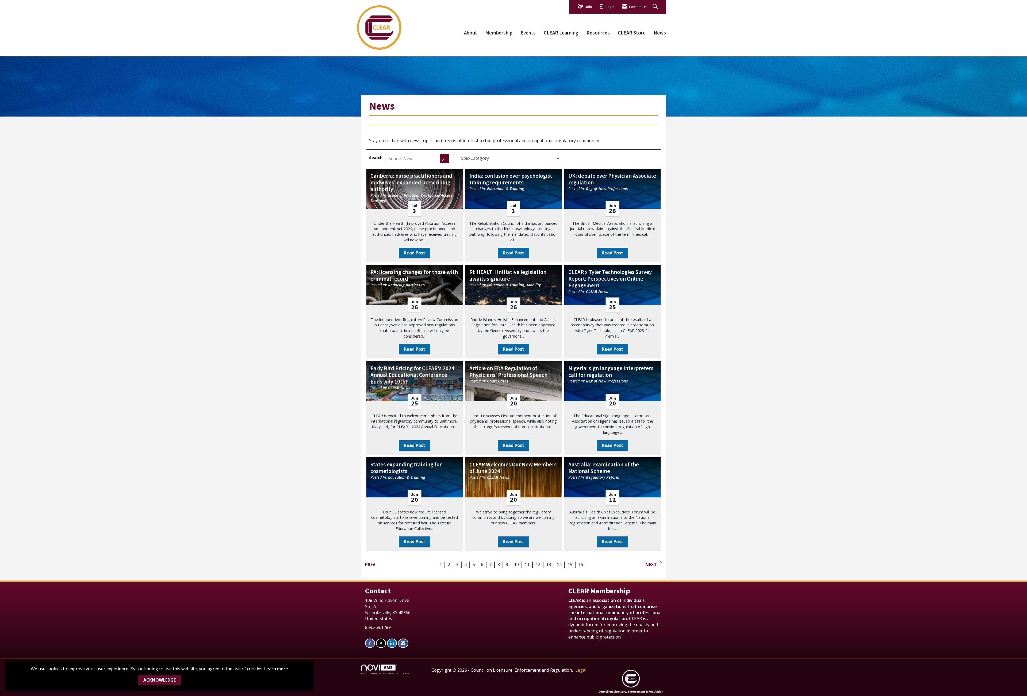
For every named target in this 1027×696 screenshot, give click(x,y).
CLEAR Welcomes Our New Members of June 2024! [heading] (513, 468)
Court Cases (497, 381)
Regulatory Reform (602, 477)
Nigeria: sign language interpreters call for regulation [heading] (610, 371)
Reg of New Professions (607, 188)
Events (528, 33)
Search (375, 157)
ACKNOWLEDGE (159, 680)
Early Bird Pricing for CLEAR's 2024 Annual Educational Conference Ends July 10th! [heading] (412, 375)
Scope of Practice (403, 195)
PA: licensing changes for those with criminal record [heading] (414, 275)
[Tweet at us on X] (381, 643)
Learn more (276, 669)
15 (570, 564)
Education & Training (505, 188)
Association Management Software (385, 673)
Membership (498, 33)
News (660, 33)
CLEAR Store (632, 33)
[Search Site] (656, 6)
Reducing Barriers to (406, 284)
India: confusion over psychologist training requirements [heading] (510, 179)
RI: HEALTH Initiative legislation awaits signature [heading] (507, 275)
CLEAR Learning (561, 33)
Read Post (414, 253)
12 (537, 564)
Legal (580, 670)
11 (527, 564)
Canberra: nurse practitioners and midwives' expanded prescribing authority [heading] (411, 183)
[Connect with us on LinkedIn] (392, 643)
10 (516, 564)
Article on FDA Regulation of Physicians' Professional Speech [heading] (508, 371)
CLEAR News (597, 291)
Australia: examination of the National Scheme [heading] (603, 468)
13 (548, 564)
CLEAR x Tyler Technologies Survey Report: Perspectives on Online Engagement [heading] (610, 279)
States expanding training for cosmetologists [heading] (406, 468)
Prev (370, 564)
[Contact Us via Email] (403, 643)
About (470, 33)
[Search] (444, 158)
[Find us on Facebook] (370, 643)
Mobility (534, 284)
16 (580, 564)
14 (559, 564)
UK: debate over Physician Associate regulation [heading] (612, 179)
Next (651, 564)
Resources (598, 33)
